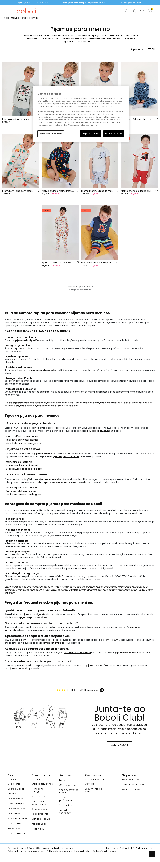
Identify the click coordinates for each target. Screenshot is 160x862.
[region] (81, 114)
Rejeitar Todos (90, 133)
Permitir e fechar (113, 133)
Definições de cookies (51, 133)
